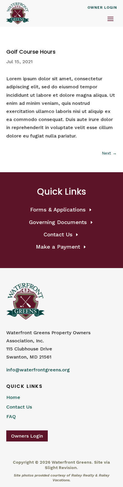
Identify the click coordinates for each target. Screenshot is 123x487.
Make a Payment (58, 247)
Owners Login (27, 436)
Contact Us (58, 234)
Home (13, 397)
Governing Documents (58, 222)
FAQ (11, 416)
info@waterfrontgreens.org (38, 370)
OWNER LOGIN (102, 7)
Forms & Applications (58, 209)
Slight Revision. (61, 467)
